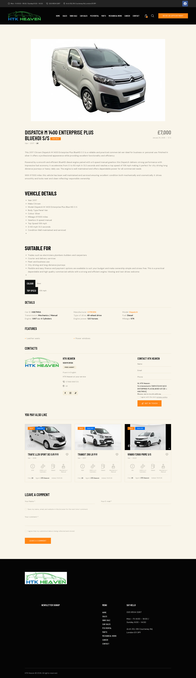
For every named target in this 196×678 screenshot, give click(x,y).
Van (26, 143)
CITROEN (91, 312)
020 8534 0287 (134, 612)
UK (37, 143)
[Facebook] (185, 3)
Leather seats (33, 338)
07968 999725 (72, 382)
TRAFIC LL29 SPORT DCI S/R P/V (43, 454)
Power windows (83, 338)
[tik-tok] (75, 393)
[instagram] (70, 393)
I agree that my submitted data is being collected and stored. (51, 531)
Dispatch (133, 312)
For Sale (55, 139)
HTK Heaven (45, 478)
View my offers (68, 363)
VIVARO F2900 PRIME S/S (139, 454)
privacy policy (162, 397)
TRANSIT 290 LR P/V (87, 454)
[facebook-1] (65, 393)
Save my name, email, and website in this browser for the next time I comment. (58, 509)
